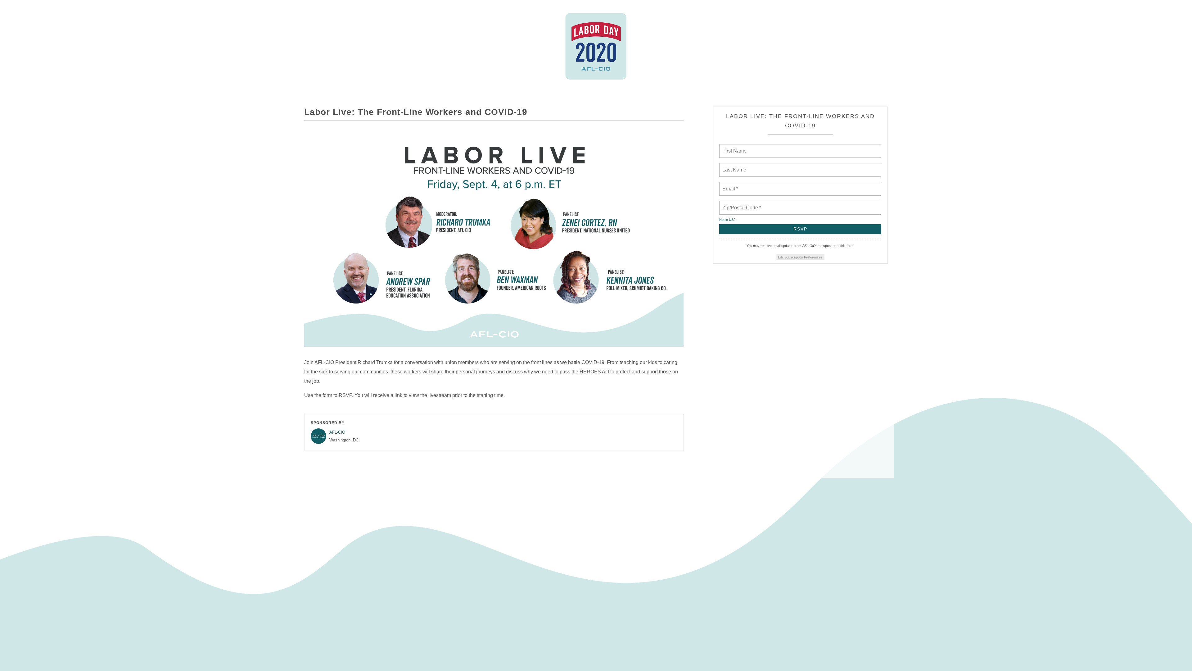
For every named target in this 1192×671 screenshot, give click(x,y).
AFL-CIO (337, 432)
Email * (729, 185)
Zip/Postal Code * (740, 204)
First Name (734, 147)
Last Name (733, 166)
